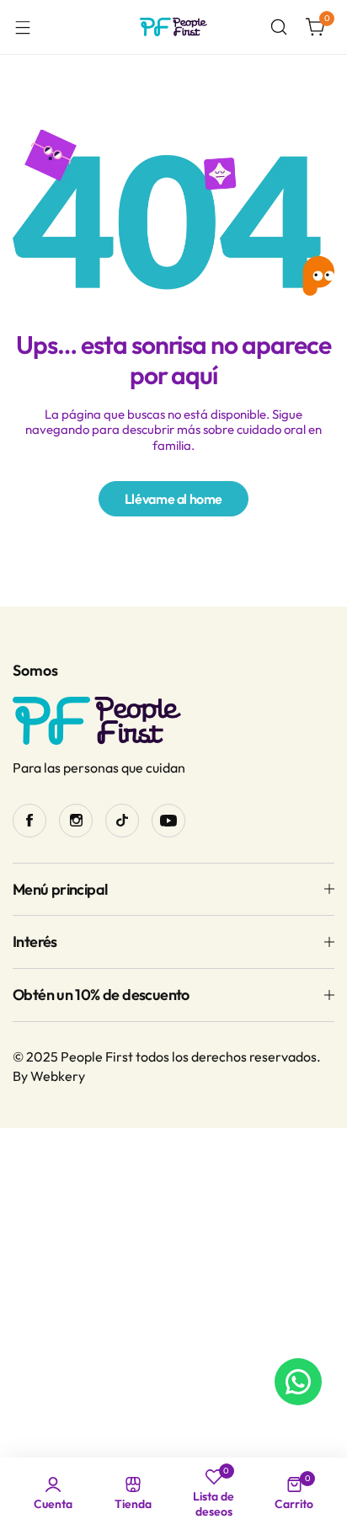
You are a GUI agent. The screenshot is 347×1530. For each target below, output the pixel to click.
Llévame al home (173, 498)
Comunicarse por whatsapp (298, 1381)
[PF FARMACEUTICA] (173, 27)
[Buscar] (278, 26)
